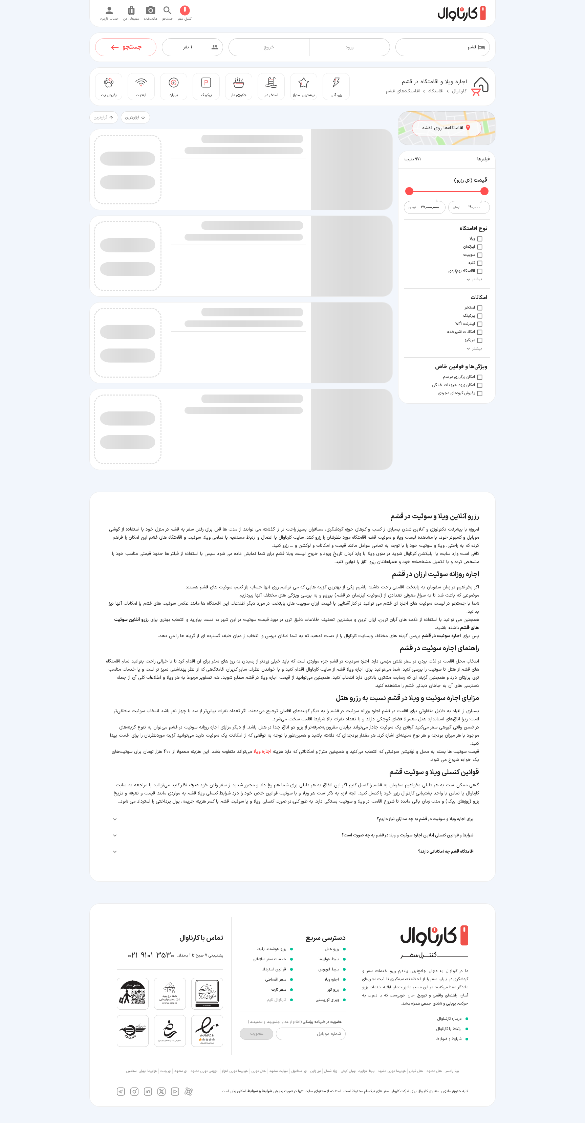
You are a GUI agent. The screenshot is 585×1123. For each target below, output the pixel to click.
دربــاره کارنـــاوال (449, 1019)
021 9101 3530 (151, 955)
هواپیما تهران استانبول (141, 1071)
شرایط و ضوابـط (448, 1039)
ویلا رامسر (452, 1071)
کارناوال (459, 91)
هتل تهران (259, 1071)
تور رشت (165, 1071)
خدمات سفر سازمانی (269, 959)
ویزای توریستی (327, 1000)
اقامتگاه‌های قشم (403, 91)
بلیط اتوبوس (329, 969)
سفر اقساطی (275, 979)
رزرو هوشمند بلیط (271, 949)
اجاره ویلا (332, 979)
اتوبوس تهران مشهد (204, 1071)
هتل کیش (416, 1071)
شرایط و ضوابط (259, 1091)
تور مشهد (180, 1071)
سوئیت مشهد (278, 1071)
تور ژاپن (315, 1071)
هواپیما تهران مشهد (392, 1071)
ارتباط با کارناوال (448, 1029)
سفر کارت (279, 990)
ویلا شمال (330, 1071)
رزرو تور (333, 990)
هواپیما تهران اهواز (235, 1071)
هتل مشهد (434, 1071)
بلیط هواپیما (329, 959)
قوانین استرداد (274, 969)
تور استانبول (299, 1071)
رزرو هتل (332, 949)
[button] (292, 819)
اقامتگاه (435, 91)
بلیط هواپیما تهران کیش (357, 1071)
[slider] (484, 191)
